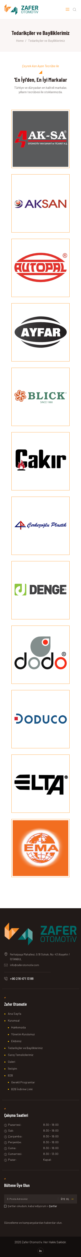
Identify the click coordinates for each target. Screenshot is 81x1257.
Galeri (11, 1061)
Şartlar (53, 1206)
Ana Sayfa (14, 1013)
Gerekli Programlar (23, 1082)
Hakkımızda (18, 1027)
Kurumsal (14, 1020)
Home (20, 40)
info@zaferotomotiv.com (24, 965)
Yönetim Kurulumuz (23, 1034)
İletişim (12, 1068)
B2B (10, 1075)
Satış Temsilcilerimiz (20, 1055)
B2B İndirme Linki (22, 1089)
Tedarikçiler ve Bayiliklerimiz (25, 1048)
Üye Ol (65, 1199)
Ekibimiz (16, 1041)
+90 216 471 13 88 (21, 978)
